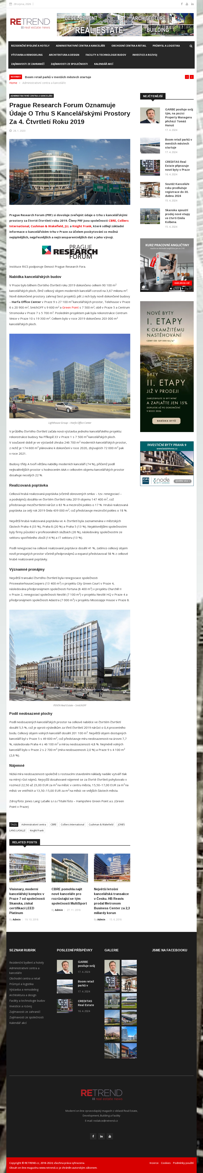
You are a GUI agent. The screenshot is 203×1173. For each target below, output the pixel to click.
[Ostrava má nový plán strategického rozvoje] (112, 1041)
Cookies (166, 1163)
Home (13, 83)
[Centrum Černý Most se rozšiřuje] (112, 1024)
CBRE (112, 220)
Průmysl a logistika (166, 45)
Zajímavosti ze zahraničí (27, 64)
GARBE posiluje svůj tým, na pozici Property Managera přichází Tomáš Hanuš (179, 117)
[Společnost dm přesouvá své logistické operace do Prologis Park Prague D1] (129, 1024)
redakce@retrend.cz (105, 1120)
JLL (67, 226)
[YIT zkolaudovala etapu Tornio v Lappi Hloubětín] (129, 1041)
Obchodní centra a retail (128, 45)
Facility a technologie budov (106, 55)
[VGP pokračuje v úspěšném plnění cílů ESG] (129, 1007)
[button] (187, 77)
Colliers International (72, 824)
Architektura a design (64, 55)
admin (17, 919)
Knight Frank (81, 226)
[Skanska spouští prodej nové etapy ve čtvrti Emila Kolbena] (151, 216)
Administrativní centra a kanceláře (80, 45)
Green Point (70, 307)
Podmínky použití (183, 1163)
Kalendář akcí (103, 64)
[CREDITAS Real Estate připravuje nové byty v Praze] (151, 168)
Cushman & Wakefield (47, 226)
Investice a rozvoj (144, 55)
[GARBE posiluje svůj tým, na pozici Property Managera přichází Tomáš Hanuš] (151, 116)
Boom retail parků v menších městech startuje (178, 143)
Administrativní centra (33, 824)
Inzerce (154, 1163)
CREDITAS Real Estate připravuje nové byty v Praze (177, 165)
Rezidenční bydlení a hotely (30, 45)
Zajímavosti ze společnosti (69, 64)
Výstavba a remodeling (27, 55)
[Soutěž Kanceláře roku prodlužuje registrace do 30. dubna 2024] (151, 190)
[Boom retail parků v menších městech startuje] (151, 146)
